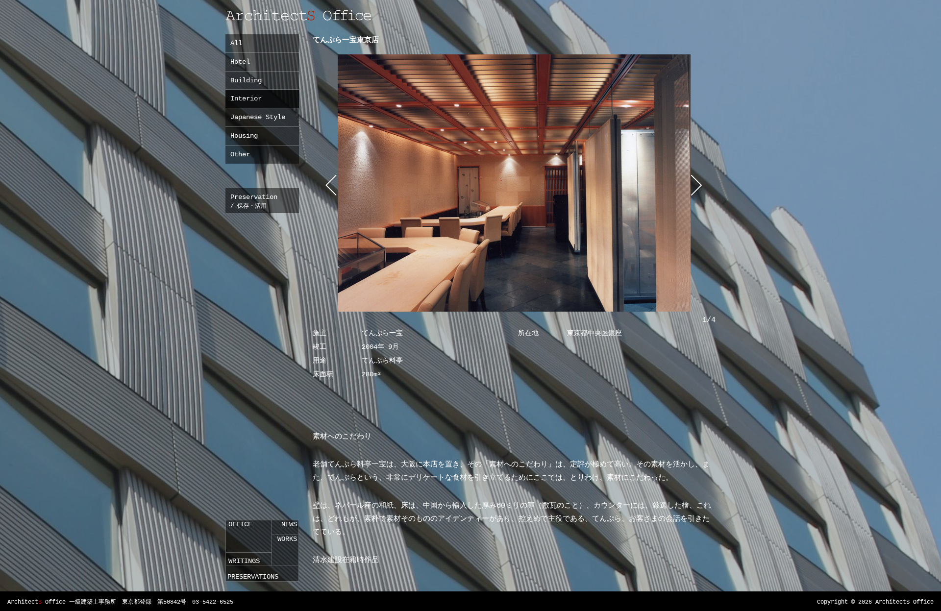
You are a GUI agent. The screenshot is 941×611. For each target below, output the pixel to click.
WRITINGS (244, 561)
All (236, 43)
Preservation (253, 201)
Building (246, 80)
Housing (244, 136)
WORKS (287, 539)
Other (240, 154)
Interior (246, 98)
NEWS (289, 524)
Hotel (240, 62)
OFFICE (240, 524)
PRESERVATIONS (252, 577)
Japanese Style (257, 117)
